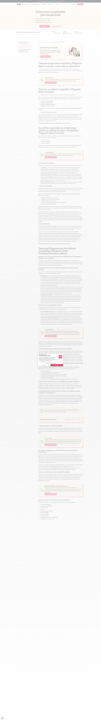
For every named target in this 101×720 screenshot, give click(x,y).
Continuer (57, 365)
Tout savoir (44, 365)
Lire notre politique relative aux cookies (44, 361)
